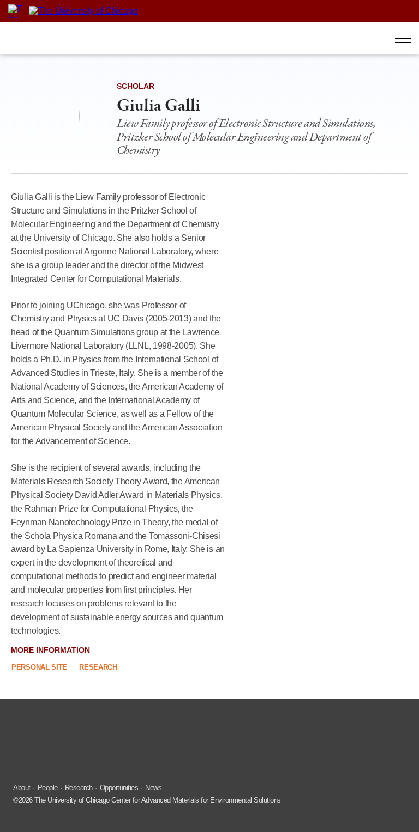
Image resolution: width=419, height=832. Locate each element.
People (48, 788)
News (153, 788)
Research (98, 667)
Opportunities (119, 788)
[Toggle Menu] (403, 38)
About (22, 788)
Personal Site (39, 667)
